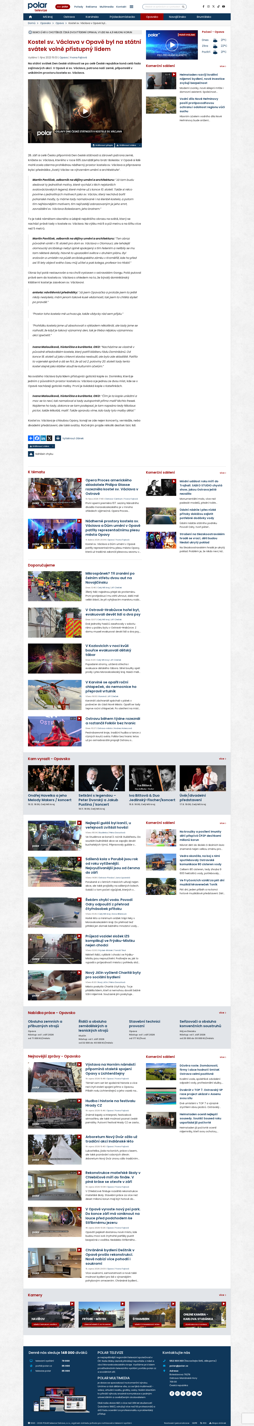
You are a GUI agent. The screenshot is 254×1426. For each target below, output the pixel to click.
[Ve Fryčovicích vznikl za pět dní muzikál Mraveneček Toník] (161, 886)
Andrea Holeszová (123, 728)
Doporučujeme (41, 565)
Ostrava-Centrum (114, 498)
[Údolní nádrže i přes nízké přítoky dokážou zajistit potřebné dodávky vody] (161, 515)
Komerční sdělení (160, 66)
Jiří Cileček (116, 587)
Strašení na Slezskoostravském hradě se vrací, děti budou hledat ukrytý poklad (202, 538)
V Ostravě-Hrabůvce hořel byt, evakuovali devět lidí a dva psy (113, 612)
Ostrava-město (104, 728)
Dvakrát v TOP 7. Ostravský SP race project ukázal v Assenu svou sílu (201, 1094)
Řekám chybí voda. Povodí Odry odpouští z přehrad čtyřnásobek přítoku (109, 904)
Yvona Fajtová (78, 57)
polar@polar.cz (179, 1365)
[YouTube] (223, 6)
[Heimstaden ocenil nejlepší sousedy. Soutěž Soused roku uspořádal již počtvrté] (161, 1120)
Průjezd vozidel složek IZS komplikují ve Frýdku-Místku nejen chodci (110, 941)
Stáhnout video (127, 145)
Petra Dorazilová (117, 832)
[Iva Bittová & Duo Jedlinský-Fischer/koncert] (152, 778)
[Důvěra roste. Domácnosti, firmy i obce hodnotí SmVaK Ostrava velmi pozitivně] (161, 1071)
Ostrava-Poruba (106, 877)
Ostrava (69, 17)
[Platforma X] (213, 6)
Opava (60, 23)
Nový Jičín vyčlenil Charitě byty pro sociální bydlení (113, 975)
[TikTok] (218, 6)
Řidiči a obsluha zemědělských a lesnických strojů (93, 1026)
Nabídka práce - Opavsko (51, 1012)
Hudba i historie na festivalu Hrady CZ (110, 1103)
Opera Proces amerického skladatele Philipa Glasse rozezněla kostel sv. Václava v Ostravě (112, 487)
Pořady (78, 6)
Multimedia (107, 6)
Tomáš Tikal (120, 950)
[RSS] (194, 1393)
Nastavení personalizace (176, 1423)
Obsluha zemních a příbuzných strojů (45, 1023)
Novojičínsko (177, 17)
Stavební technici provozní (144, 1023)
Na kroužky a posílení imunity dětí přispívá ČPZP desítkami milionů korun (200, 836)
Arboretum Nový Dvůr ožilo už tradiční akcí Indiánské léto (111, 1139)
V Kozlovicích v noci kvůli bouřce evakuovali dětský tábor (108, 650)
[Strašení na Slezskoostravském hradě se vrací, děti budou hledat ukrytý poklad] (161, 540)
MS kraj (48, 17)
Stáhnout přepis (104, 145)
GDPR (194, 1423)
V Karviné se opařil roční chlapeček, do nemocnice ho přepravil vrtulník (111, 687)
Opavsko (152, 17)
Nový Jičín (103, 982)
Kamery (35, 1295)
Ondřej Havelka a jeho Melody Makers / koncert (50, 797)
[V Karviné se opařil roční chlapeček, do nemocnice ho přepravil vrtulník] (55, 695)
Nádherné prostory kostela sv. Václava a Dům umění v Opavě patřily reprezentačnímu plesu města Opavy (113, 528)
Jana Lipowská (123, 877)
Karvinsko (92, 17)
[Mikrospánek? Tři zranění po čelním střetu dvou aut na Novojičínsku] (55, 586)
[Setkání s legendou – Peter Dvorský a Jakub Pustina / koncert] (102, 778)
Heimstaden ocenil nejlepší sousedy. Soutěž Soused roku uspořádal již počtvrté (200, 1118)
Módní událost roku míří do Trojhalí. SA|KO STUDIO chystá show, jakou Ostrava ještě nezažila (201, 487)
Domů (31, 23)
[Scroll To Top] (248, 1422)
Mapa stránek (219, 1423)
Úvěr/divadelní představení (193, 797)
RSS (204, 1423)
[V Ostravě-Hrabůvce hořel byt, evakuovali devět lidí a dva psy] (55, 623)
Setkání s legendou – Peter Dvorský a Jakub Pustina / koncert (98, 800)
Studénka (103, 832)
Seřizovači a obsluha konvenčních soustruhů (200, 1023)
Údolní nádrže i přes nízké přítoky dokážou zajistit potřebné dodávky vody (198, 514)
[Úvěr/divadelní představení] (203, 778)
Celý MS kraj (103, 587)
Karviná (102, 696)
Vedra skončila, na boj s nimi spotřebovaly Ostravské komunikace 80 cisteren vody (201, 860)
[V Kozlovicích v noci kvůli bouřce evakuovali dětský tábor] (55, 659)
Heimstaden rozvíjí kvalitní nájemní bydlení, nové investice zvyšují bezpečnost (202, 79)
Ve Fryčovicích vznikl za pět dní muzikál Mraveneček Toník (202, 882)
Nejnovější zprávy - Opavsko (54, 1056)
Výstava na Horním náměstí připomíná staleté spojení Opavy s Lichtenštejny (110, 1069)
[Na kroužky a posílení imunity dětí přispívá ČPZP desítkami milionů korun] (161, 837)
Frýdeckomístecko (122, 17)
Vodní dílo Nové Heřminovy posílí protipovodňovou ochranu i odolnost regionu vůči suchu (202, 105)
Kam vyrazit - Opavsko (49, 758)
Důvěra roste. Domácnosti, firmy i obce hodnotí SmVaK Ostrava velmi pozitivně (200, 1070)
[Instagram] (208, 6)
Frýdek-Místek (105, 950)
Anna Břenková (119, 914)
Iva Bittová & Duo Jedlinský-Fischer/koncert (152, 797)
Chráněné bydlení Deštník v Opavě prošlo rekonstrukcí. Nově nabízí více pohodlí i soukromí (110, 1257)
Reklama (91, 6)
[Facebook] (203, 6)
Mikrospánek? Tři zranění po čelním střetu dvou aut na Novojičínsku (110, 578)
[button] (131, 6)
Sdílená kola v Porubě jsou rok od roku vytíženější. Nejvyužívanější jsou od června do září (113, 866)
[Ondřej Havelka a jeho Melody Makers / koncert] (51, 778)
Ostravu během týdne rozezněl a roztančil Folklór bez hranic (113, 721)
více (222, 758)
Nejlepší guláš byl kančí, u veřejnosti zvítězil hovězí (108, 825)
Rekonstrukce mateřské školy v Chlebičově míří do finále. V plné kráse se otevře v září (113, 1177)
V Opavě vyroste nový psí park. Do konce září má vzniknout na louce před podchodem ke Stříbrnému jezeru (113, 1216)
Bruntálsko (204, 17)
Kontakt (121, 6)
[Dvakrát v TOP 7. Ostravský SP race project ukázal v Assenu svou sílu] (161, 1096)
